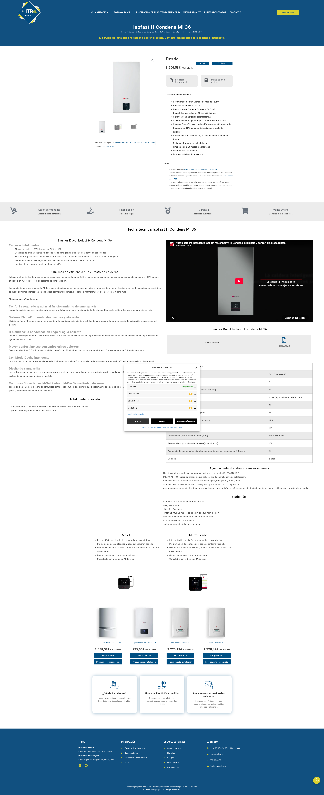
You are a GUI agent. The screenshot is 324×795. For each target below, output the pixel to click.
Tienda (131, 32)
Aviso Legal (178, 427)
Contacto (235, 12)
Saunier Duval (109, 146)
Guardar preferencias (186, 421)
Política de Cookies (149, 427)
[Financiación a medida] (206, 80)
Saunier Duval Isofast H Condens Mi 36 (85, 240)
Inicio (123, 32)
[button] (196, 367)
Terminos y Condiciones (148, 787)
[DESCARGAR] (284, 340)
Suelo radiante (192, 12)
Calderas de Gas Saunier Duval (165, 32)
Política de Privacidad (165, 427)
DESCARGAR (284, 346)
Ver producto (108, 655)
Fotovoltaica (122, 12)
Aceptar (138, 421)
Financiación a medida (217, 80)
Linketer (177, 790)
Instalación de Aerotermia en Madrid (158, 12)
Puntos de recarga (215, 12)
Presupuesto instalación (108, 662)
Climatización (99, 12)
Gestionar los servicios (136, 414)
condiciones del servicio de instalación (200, 169)
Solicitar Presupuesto (181, 80)
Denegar (162, 421)
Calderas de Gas (143, 32)
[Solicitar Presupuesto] (171, 80)
